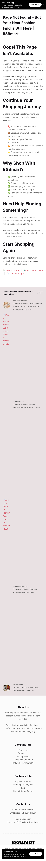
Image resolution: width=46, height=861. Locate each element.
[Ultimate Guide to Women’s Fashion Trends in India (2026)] (6, 404)
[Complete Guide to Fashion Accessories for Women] (6, 589)
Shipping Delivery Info (23, 784)
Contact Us (23, 753)
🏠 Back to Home (11, 270)
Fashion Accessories (20, 587)
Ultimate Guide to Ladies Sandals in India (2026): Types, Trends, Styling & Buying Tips (27, 306)
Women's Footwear (20, 301)
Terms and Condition (23, 759)
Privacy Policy (23, 756)
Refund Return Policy (23, 791)
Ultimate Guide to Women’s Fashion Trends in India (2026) (26, 406)
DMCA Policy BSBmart (23, 763)
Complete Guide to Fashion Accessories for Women (25, 590)
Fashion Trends (18, 402)
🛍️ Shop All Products (33, 270)
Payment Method (23, 781)
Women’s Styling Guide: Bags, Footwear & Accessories (26, 689)
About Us (23, 750)
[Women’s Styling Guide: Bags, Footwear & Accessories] (6, 687)
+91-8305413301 (26, 809)
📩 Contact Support (16, 273)
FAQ (23, 788)
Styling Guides (18, 684)
